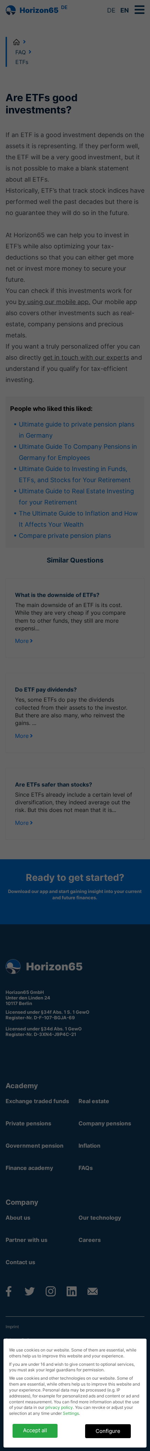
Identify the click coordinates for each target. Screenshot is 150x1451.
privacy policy (59, 1407)
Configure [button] (108, 1431)
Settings (71, 1413)
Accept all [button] (35, 1430)
